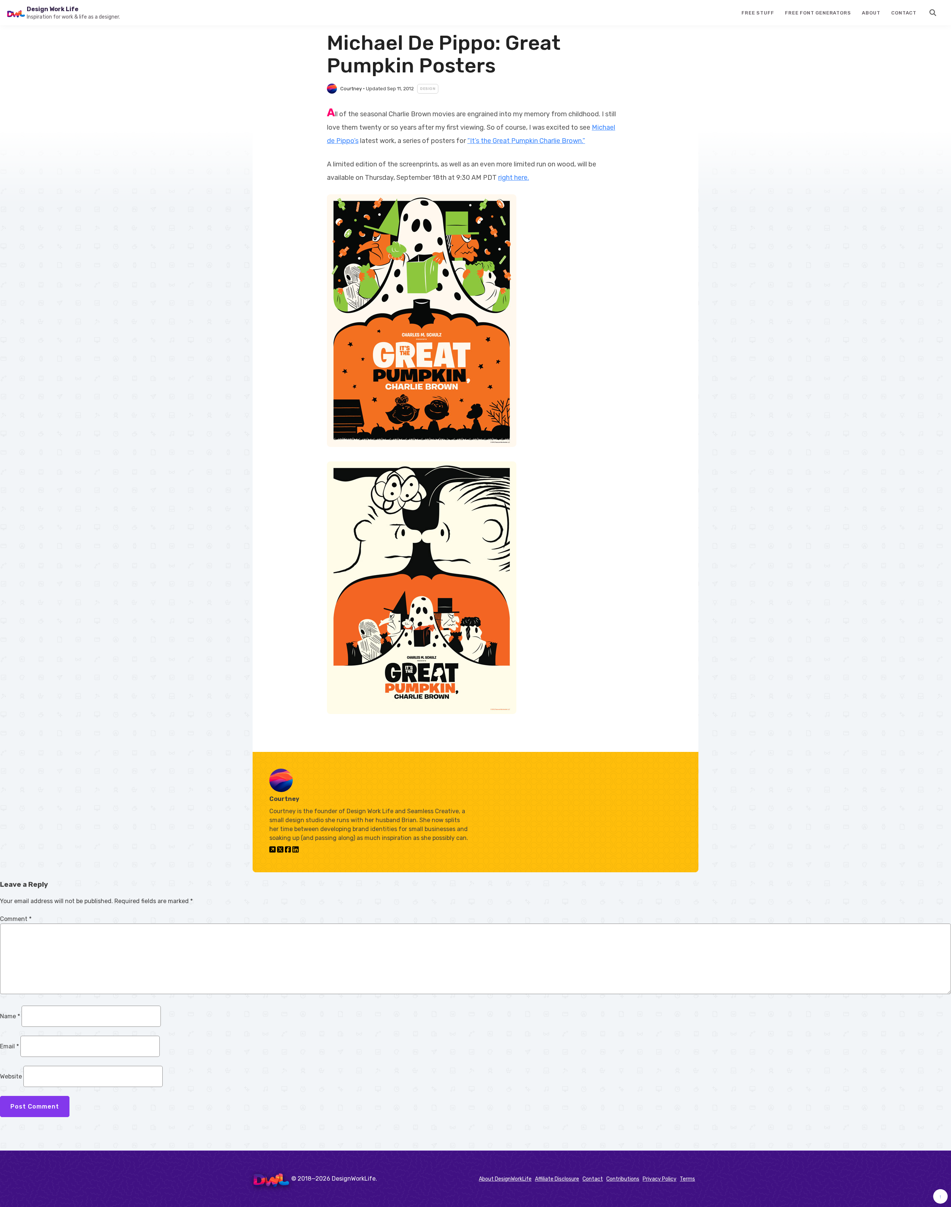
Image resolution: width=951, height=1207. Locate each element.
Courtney (351, 88)
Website (11, 1076)
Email (9, 1046)
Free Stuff (757, 13)
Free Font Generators (818, 13)
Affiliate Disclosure (557, 1179)
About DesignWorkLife (505, 1179)
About (871, 13)
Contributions (622, 1179)
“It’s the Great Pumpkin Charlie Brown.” (526, 141)
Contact (903, 13)
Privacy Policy (659, 1179)
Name (10, 1016)
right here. (513, 177)
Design (427, 89)
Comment (16, 918)
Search (933, 12)
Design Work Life (52, 9)
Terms (687, 1179)
